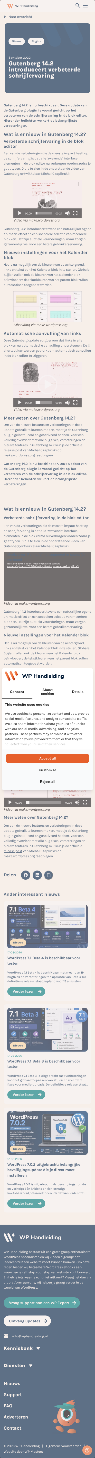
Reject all (47, 782)
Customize (47, 770)
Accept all (47, 758)
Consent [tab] (17, 692)
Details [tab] (78, 692)
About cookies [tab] (47, 692)
